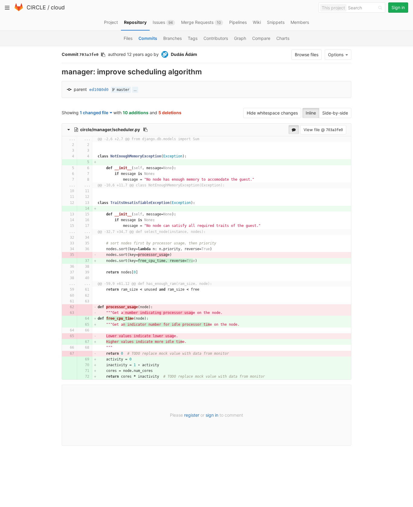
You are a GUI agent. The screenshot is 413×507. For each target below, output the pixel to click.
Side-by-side (335, 112)
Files (128, 38)
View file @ (323, 129)
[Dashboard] (19, 9)
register (191, 415)
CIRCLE (36, 7)
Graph (240, 38)
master (122, 90)
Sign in (398, 7)
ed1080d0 (99, 89)
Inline (311, 112)
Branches (172, 38)
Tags (192, 38)
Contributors (215, 38)
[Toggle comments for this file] (293, 129)
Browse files (306, 54)
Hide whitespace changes (272, 112)
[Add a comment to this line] (62, 144)
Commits (147, 38)
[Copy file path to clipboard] (145, 130)
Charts (282, 38)
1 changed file (94, 112)
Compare (261, 38)
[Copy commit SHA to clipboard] (103, 55)
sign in (212, 415)
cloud (58, 7)
